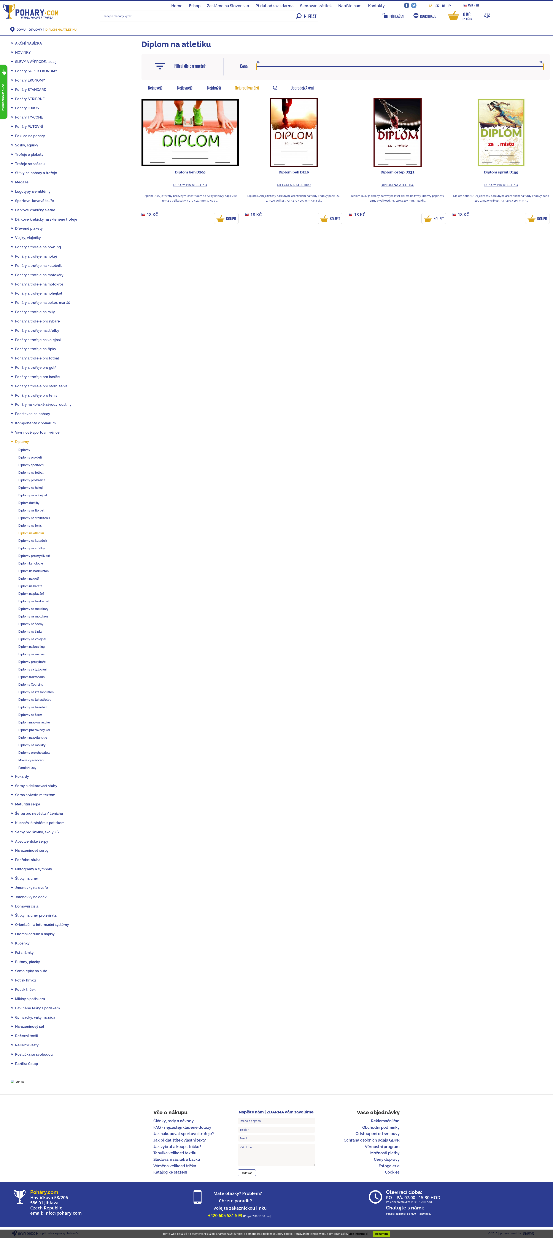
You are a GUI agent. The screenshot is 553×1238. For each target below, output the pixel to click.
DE (443, 5)
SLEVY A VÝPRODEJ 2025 (35, 62)
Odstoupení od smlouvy (378, 1133)
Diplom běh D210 (294, 172)
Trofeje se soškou (30, 164)
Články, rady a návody (173, 1121)
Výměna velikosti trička (174, 1166)
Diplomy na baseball (32, 707)
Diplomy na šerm (30, 715)
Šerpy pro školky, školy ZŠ (37, 832)
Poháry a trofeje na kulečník (38, 266)
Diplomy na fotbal (30, 472)
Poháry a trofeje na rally (35, 312)
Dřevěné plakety (29, 228)
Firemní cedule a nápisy (35, 934)
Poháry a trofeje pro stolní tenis (41, 386)
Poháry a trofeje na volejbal (38, 340)
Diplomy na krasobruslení (36, 692)
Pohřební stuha (27, 860)
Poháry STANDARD (30, 90)
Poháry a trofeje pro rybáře (37, 321)
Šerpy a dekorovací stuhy (36, 786)
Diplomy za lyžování (32, 669)
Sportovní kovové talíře (34, 201)
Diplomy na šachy (30, 624)
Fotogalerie (389, 1166)
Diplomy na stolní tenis (34, 518)
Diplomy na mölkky (32, 745)
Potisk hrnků (25, 980)
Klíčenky (22, 943)
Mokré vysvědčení (31, 760)
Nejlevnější (185, 88)
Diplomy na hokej (30, 487)
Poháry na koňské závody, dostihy (43, 405)
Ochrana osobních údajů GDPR (372, 1140)
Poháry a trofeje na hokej (36, 256)
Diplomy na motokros (33, 616)
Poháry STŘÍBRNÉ (30, 99)
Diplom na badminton (33, 571)
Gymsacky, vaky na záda (35, 1017)
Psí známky (24, 953)
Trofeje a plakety (29, 154)
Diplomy (35, 29)
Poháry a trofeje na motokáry (39, 275)
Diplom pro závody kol (34, 730)
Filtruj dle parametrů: (190, 66)
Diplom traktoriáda (31, 677)
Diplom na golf (28, 578)
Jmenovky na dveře (31, 888)
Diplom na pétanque (32, 737)
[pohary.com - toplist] (17, 1081)
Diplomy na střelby (31, 548)
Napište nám (350, 5)
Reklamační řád (385, 1121)
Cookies (392, 1172)
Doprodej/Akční (302, 88)
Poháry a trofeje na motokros (39, 284)
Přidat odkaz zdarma (275, 5)
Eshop (194, 5)
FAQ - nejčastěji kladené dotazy (182, 1127)
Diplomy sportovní (31, 465)
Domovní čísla (26, 906)
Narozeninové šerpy (32, 850)
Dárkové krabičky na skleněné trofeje (46, 219)
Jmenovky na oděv (31, 897)
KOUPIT (231, 218)
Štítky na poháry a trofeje (36, 173)
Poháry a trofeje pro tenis (36, 395)
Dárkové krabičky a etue (35, 210)
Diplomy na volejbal (32, 639)
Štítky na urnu (26, 878)
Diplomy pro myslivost (34, 556)
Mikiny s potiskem (30, 999)
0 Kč (467, 16)
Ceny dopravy (387, 1159)
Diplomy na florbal (31, 510)
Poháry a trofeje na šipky (35, 349)
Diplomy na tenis (30, 525)
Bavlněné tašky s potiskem (37, 1008)
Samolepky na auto (31, 971)
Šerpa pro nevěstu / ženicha (39, 813)
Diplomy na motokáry (33, 609)
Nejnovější (156, 88)
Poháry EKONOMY (30, 80)
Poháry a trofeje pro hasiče (37, 377)
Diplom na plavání (31, 593)
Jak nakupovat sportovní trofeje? (183, 1133)
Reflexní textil (26, 1036)
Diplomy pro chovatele (34, 752)
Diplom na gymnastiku (34, 722)
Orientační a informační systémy (42, 925)
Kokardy (22, 777)
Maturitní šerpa (27, 804)
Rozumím (381, 1234)
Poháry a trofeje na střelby (37, 331)
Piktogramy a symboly (33, 869)
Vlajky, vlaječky (28, 238)
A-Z (275, 88)
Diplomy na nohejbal (32, 495)
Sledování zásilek (316, 5)
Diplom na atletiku (60, 29)
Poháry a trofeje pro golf (35, 368)
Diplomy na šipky (30, 631)
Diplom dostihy (29, 503)
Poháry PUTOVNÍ (29, 127)
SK (437, 5)
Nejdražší (214, 88)
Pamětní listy (27, 768)
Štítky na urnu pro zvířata (36, 915)
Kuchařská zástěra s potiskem (40, 823)
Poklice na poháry (30, 136)
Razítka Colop (26, 1064)
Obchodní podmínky (381, 1127)
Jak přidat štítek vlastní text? (179, 1140)
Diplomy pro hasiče (31, 480)
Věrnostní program (382, 1146)
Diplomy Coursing (30, 684)
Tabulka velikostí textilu (174, 1153)
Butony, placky (27, 962)
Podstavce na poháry (32, 414)
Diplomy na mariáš (31, 654)
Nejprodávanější (247, 88)
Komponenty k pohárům (35, 423)
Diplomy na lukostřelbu (34, 699)
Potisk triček (25, 990)
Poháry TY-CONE (29, 117)
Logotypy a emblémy (33, 191)
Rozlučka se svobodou (34, 1054)
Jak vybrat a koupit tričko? (177, 1146)
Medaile (22, 182)
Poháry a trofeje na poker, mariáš (42, 303)
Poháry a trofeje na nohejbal (38, 293)
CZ (430, 5)
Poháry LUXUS (27, 108)
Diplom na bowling (31, 646)
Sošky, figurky (26, 145)
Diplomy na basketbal (33, 601)
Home (177, 5)
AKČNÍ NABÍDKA (28, 43)
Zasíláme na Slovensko (228, 5)
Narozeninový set (29, 1027)
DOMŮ (20, 29)
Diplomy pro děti (30, 457)
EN (449, 5)
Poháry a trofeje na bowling (38, 247)
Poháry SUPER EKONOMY (36, 71)
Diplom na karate (30, 586)
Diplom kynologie (30, 563)
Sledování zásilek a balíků (176, 1159)
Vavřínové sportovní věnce (37, 432)
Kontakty (376, 5)
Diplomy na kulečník (32, 540)
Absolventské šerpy (31, 841)
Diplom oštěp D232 (398, 172)
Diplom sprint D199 (501, 172)
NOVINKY (23, 52)
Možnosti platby (385, 1153)
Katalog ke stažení (170, 1172)
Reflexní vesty (27, 1045)
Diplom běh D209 (190, 172)
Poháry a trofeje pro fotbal (37, 358)
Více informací (358, 1234)
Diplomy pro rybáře (32, 662)
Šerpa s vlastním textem (35, 795)
